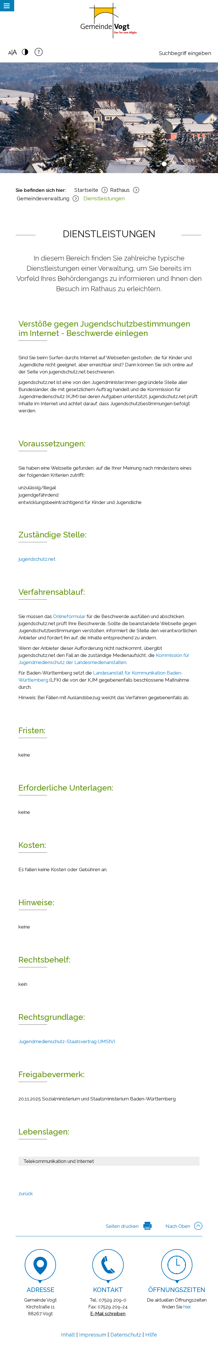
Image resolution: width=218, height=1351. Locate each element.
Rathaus (120, 190)
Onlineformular (69, 616)
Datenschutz (125, 1335)
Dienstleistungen (104, 198)
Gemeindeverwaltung (43, 198)
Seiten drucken (122, 1226)
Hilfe (151, 1335)
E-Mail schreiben (107, 1313)
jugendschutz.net (36, 559)
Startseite (86, 190)
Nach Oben (177, 1226)
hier (186, 1307)
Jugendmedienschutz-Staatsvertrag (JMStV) (66, 1041)
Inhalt (68, 1335)
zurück (25, 1193)
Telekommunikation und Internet (58, 1161)
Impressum (92, 1335)
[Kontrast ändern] (25, 53)
